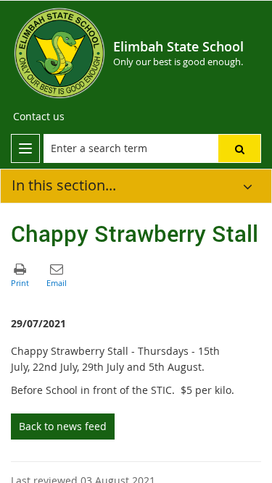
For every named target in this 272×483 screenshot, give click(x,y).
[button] (239, 148)
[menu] (25, 148)
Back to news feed (63, 426)
